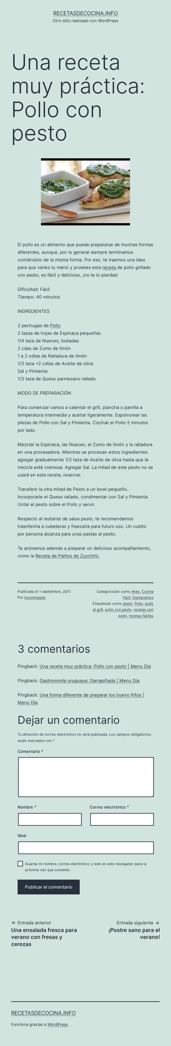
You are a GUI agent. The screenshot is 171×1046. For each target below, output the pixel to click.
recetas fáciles (141, 616)
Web (22, 835)
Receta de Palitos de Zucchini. (67, 556)
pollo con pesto (118, 609)
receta (109, 267)
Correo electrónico (109, 807)
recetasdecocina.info (85, 13)
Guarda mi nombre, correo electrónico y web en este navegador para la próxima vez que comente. (85, 867)
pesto (127, 603)
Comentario (30, 751)
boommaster (35, 597)
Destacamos (142, 597)
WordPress (57, 1024)
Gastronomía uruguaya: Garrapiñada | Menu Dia (89, 680)
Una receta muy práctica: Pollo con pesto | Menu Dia (95, 666)
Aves (136, 591)
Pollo (55, 325)
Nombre (27, 807)
